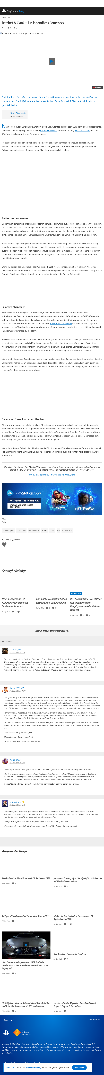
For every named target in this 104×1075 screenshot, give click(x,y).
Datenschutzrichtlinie (34, 1063)
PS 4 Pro (44, 530)
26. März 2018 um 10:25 (17, 805)
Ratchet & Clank (82, 130)
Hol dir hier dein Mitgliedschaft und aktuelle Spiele (52, 474)
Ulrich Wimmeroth (18, 113)
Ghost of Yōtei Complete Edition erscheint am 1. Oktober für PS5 (51, 600)
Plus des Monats (33, 530)
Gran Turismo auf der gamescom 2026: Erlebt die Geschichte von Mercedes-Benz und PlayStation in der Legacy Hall (25, 965)
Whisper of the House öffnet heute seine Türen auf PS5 (25, 916)
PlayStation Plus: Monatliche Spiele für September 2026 (26, 878)
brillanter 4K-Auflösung (61, 323)
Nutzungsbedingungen (13, 1063)
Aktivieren (79, 1068)
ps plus (52, 530)
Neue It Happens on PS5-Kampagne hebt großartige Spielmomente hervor (15, 602)
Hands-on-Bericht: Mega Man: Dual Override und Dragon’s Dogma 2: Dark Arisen (75, 1005)
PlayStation (15, 11)
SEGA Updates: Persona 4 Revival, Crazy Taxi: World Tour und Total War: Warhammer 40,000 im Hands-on (26, 1005)
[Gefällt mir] (19, 612)
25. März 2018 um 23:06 (17, 763)
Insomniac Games (48, 130)
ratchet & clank (67, 530)
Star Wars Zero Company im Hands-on (70, 954)
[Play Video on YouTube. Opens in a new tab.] (97, 87)
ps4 (58, 530)
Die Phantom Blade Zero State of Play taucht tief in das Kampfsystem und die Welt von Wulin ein (85, 604)
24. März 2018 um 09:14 (17, 691)
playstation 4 (21, 530)
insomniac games (8, 530)
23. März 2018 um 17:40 (17, 652)
